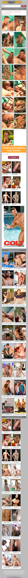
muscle (18, 11)
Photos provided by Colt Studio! (14, 149)
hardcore (11, 11)
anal (7, 11)
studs (9, 13)
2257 (8, 577)
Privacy (15, 577)
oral (15, 11)
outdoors (4, 13)
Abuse (19, 577)
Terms (11, 577)
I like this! (13, 157)
